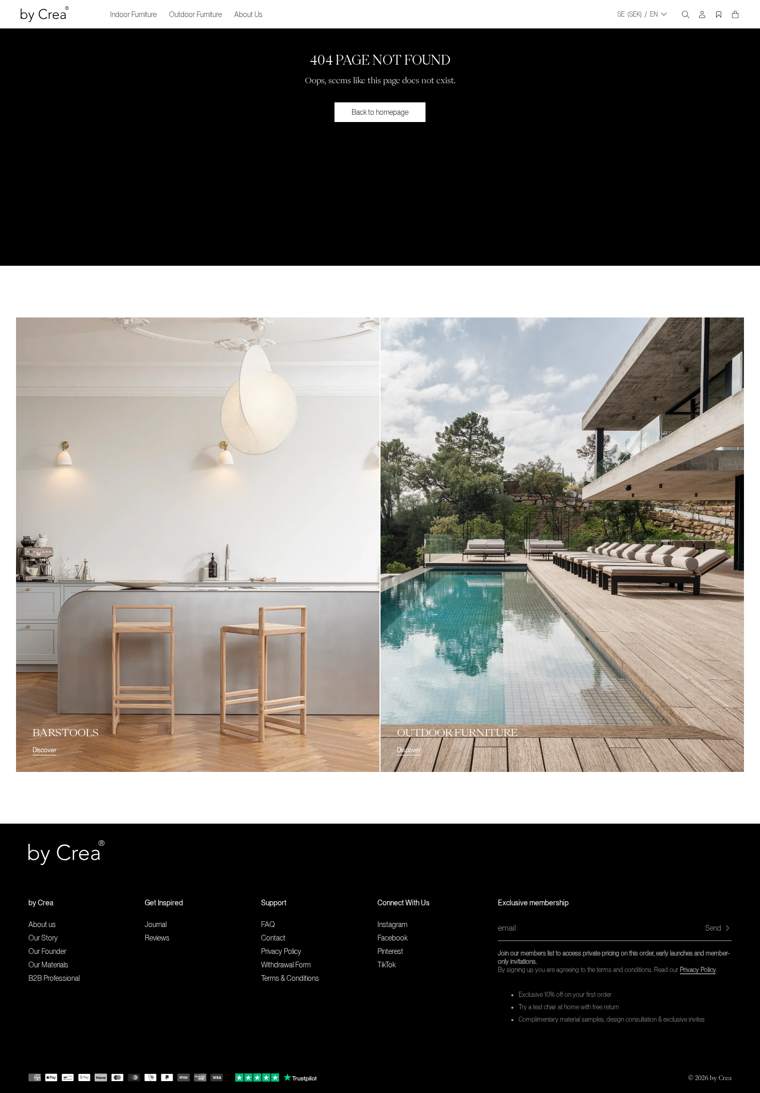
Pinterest (390, 951)
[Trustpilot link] (257, 1077)
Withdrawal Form (286, 965)
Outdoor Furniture (195, 14)
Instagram (392, 924)
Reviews (157, 938)
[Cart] (735, 14)
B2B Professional (54, 978)
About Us (248, 14)
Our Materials (48, 965)
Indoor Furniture (133, 14)
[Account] (702, 14)
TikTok (386, 965)
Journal (155, 924)
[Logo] (45, 14)
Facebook (392, 938)
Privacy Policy (698, 970)
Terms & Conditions (290, 978)
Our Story (43, 938)
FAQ (268, 924)
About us (42, 924)
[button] (86, 902)
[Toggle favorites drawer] (719, 14)
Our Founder (47, 951)
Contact (273, 938)
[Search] (685, 14)
